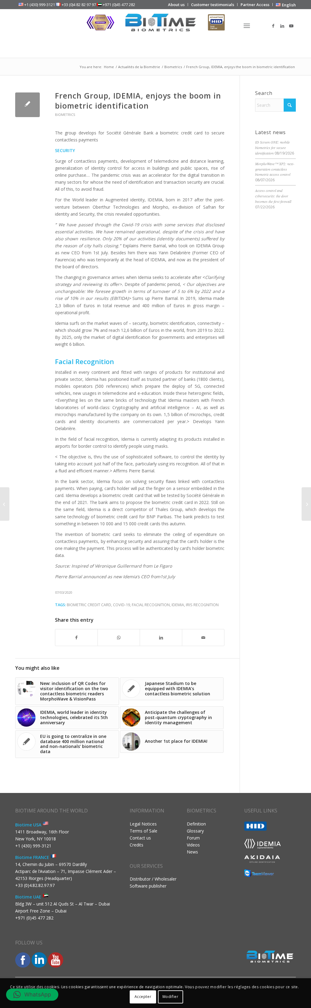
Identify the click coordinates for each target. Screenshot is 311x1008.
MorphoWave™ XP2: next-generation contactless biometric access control (274, 169)
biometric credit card (89, 604)
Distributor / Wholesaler (153, 879)
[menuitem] (176, 4)
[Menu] (247, 26)
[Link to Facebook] (273, 25)
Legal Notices (143, 824)
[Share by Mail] (203, 637)
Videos (193, 845)
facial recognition (151, 604)
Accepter (143, 996)
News (192, 852)
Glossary (195, 831)
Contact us (140, 838)
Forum (193, 838)
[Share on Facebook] (76, 637)
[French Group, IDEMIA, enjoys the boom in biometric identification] (27, 104)
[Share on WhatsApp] (119, 637)
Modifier (170, 996)
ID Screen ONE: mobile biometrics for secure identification (272, 147)
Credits (136, 845)
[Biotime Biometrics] (155, 26)
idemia (178, 604)
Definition (196, 824)
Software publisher (148, 886)
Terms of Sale (143, 831)
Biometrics (65, 114)
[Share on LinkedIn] (161, 637)
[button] (32, 995)
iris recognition (202, 604)
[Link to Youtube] (291, 25)
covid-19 (121, 604)
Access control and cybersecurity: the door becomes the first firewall (273, 196)
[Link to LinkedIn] (282, 25)
